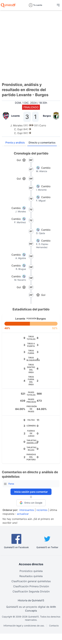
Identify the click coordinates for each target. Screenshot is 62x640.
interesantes (26, 510)
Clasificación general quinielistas (31, 581)
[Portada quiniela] (8, 5)
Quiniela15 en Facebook (16, 547)
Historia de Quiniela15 (31, 600)
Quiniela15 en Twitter (47, 547)
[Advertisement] (31, 44)
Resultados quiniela (31, 576)
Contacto (54, 625)
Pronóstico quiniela (31, 571)
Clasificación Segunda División (31, 591)
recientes (41, 510)
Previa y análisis (15, 142)
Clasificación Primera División (31, 586)
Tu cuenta (37, 5)
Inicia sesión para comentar (31, 491)
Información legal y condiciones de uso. (24, 625)
